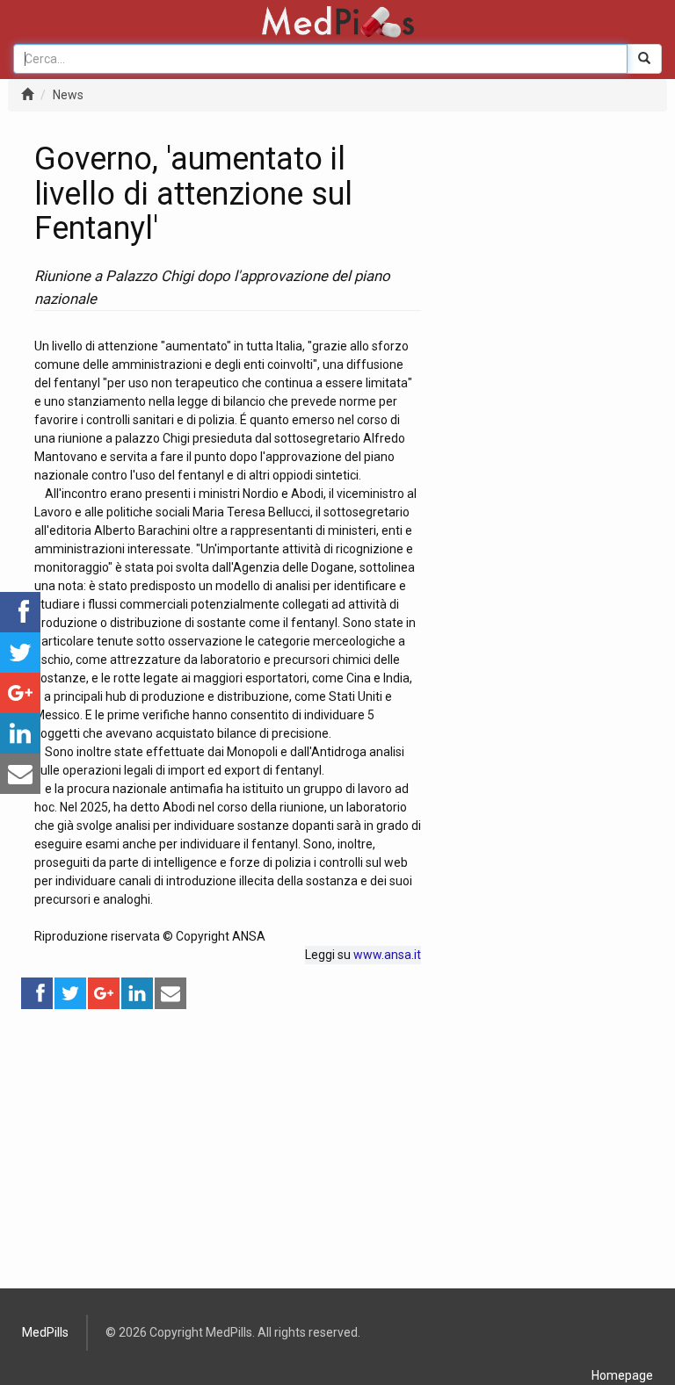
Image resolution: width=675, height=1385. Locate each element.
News (68, 95)
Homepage (622, 1375)
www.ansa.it (387, 955)
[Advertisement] (227, 1134)
